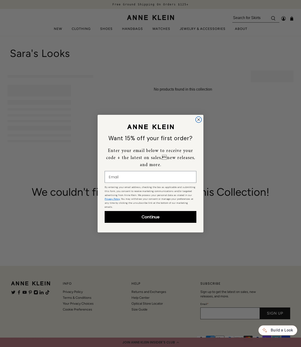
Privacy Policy (112, 198)
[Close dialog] (199, 120)
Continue (150, 217)
